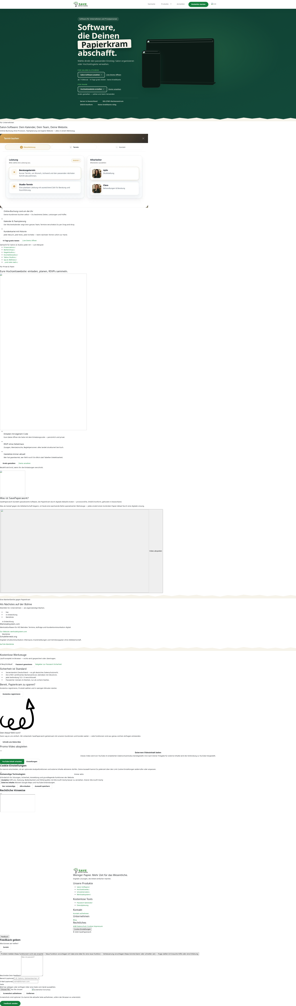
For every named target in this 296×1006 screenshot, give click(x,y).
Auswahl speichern (42, 786)
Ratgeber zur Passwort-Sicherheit (48, 664)
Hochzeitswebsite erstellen (91, 89)
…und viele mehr (10, 262)
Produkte (164, 4)
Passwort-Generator (84, 903)
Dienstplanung (82, 905)
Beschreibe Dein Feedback (10, 975)
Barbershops (9, 250)
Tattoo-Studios (9, 257)
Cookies (90, 926)
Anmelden (181, 4)
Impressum (98, 926)
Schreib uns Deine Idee (12, 742)
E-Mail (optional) (6, 981)
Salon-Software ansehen (90, 75)
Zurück (6, 947)
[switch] (1, 780)
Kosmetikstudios (10, 255)
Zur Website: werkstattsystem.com (13, 631)
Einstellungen (31, 761)
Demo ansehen (114, 89)
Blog (75, 920)
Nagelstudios (9, 252)
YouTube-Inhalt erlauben (12, 761)
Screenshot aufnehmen (12, 993)
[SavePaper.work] (80, 870)
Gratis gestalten (9, 463)
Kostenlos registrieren (11, 694)
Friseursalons (9, 247)
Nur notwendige (8, 786)
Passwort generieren (24, 664)
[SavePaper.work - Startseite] (80, 4)
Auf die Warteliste (7, 644)
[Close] (1, 750)
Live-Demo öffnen (113, 75)
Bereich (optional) (7, 978)
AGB (74, 926)
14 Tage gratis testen (11, 241)
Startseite (151, 4)
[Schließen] (1, 951)
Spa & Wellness (10, 260)
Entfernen (30, 993)
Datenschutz (82, 926)
